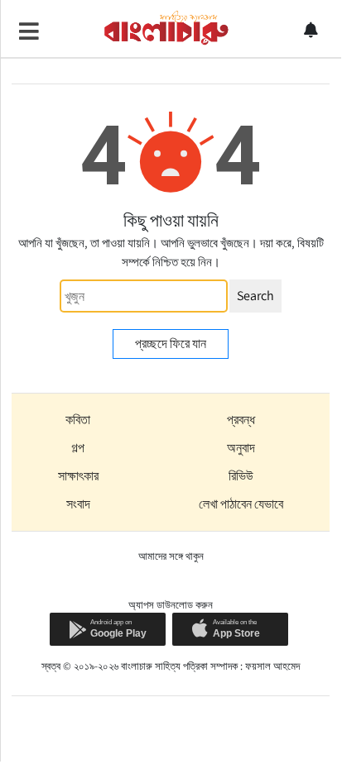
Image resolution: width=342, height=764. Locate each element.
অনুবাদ (241, 447)
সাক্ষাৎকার (78, 476)
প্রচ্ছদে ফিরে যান (170, 343)
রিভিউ (241, 476)
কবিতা (77, 419)
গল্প (77, 447)
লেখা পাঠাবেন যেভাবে (241, 504)
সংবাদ (78, 504)
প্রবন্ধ (241, 419)
